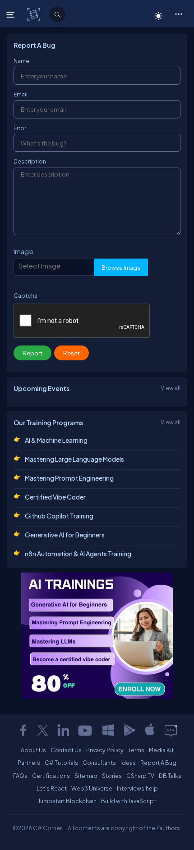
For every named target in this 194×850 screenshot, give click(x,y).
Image (23, 251)
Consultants (99, 762)
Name (21, 60)
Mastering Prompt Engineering (69, 478)
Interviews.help (137, 788)
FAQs (20, 775)
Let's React (52, 788)
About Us (33, 750)
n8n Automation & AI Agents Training (78, 554)
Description (30, 161)
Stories (112, 775)
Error (20, 128)
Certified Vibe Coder (55, 497)
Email (21, 94)
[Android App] (129, 730)
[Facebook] (23, 730)
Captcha (25, 295)
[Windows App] (108, 730)
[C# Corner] (34, 14)
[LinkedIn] (63, 730)
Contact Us (66, 750)
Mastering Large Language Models (74, 459)
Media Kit (161, 750)
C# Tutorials (61, 762)
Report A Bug (158, 762)
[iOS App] (150, 730)
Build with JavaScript (128, 801)
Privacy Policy (105, 750)
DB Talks (170, 775)
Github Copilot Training (59, 516)
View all (170, 387)
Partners (29, 762)
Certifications (51, 775)
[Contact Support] (171, 730)
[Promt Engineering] (97, 636)
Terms (136, 750)
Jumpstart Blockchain (67, 801)
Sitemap (85, 775)
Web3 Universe (91, 788)
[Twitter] (42, 730)
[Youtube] (85, 730)
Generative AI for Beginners (65, 535)
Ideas (128, 762)
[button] (178, 13)
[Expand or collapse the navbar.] (11, 14)
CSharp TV (140, 775)
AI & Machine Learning (56, 440)
